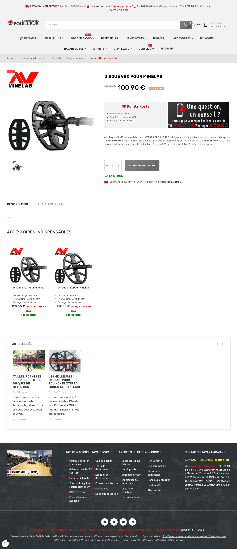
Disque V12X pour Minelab (73, 287)
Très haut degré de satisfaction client (79, 485)
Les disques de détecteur (130, 482)
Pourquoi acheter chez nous (79, 462)
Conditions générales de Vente (134, 529)
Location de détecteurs (102, 476)
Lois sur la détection (106, 493)
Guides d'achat (103, 460)
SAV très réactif (78, 492)
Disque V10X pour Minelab (28, 287)
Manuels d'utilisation (159, 480)
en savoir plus (175, 182)
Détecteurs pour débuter (131, 462)
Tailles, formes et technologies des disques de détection (27, 382)
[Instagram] (132, 522)
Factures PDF (155, 485)
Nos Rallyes (101, 488)
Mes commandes (157, 466)
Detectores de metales (82, 529)
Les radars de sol (131, 497)
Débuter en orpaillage (128, 490)
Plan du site (154, 490)
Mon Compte (155, 460)
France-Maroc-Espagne (77, 499)
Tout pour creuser (132, 474)
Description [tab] (17, 204)
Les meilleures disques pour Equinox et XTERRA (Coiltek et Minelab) (64, 382)
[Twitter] (114, 522)
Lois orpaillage (59, 529)
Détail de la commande (154, 473)
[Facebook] (104, 522)
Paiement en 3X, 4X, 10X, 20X (80, 471)
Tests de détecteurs (101, 468)
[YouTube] (123, 522)
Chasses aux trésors (106, 483)
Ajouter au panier (142, 165)
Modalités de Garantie (166, 529)
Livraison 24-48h (79, 478)
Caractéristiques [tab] (50, 204)
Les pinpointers (130, 469)
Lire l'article (19, 419)
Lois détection (41, 529)
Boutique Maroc (106, 529)
